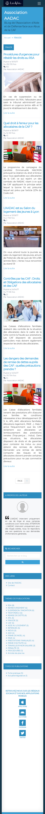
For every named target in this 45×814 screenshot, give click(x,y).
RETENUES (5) (14, 628)
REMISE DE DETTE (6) (17, 615)
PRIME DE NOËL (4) (16, 635)
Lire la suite (9, 113)
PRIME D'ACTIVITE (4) (17, 643)
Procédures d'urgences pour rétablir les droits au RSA (21, 56)
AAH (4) (11, 633)
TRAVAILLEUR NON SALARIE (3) (21, 645)
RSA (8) (11, 605)
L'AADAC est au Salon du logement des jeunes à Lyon (21, 209)
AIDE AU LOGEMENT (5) (18, 625)
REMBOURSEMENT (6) (18, 608)
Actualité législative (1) (17, 676)
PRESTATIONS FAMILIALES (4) (21, 640)
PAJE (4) (11, 638)
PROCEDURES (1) (15, 651)
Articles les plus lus (16, 653)
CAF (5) (11, 623)
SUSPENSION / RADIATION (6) (21, 610)
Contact (11, 585)
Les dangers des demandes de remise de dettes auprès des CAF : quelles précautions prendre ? (22, 364)
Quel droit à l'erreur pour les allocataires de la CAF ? (21, 124)
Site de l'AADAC (15, 583)
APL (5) (11, 618)
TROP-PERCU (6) (15, 613)
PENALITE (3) (13, 648)
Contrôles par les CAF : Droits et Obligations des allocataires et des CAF (22, 282)
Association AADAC (15, 69)
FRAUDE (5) (13, 620)
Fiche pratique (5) (15, 673)
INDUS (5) (12, 630)
